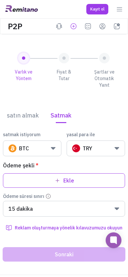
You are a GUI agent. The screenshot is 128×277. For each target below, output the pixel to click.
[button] (97, 9)
